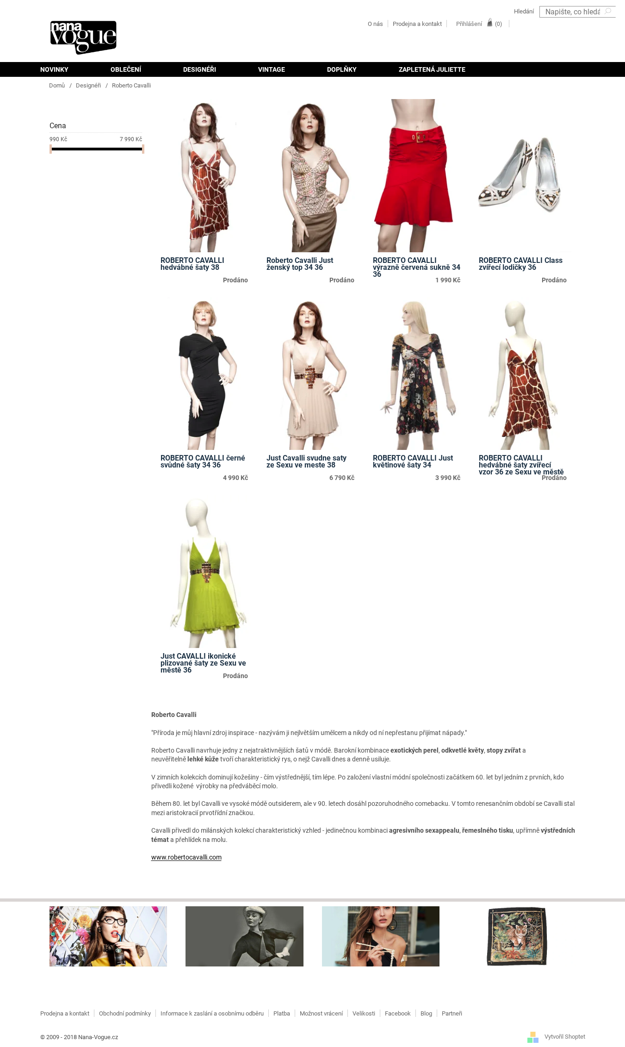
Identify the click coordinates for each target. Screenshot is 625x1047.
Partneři (452, 1013)
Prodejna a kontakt (417, 23)
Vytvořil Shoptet (565, 1036)
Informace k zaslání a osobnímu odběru (212, 1013)
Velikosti (364, 1013)
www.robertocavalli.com (186, 857)
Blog (426, 1013)
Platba (281, 1013)
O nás (375, 23)
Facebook (398, 1013)
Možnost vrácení (321, 1013)
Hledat (609, 23)
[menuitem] (64, 69)
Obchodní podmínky (125, 1013)
